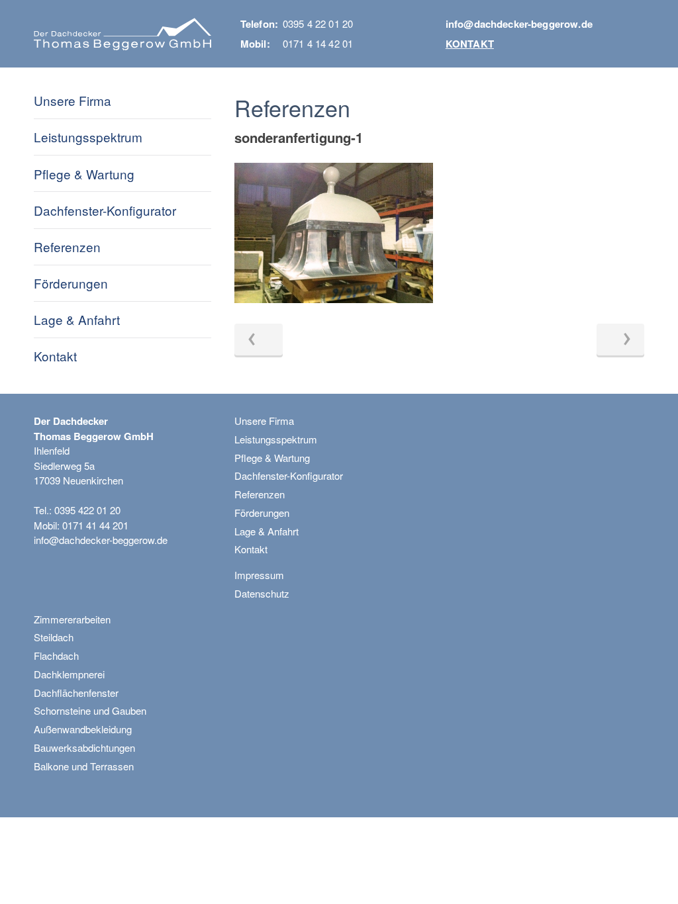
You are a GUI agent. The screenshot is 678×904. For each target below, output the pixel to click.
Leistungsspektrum (88, 137)
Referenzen (67, 246)
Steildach (53, 637)
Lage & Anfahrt (77, 319)
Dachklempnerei (69, 674)
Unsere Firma (72, 100)
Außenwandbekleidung (83, 729)
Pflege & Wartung (84, 174)
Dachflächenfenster (76, 693)
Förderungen (71, 283)
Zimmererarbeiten (72, 619)
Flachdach (56, 655)
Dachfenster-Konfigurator (105, 210)
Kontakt (470, 43)
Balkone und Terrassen (84, 766)
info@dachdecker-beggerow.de (519, 24)
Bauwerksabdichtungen (84, 747)
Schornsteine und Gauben (90, 710)
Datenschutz (261, 593)
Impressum (259, 575)
